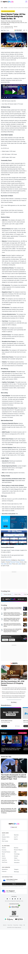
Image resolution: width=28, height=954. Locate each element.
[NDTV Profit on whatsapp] (20, 899)
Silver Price (16, 860)
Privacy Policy (15, 925)
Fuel (2, 563)
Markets (15, 26)
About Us (4, 925)
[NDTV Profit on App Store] (19, 919)
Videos (15, 858)
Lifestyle (16, 856)
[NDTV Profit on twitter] (10, 899)
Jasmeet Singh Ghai (8, 26)
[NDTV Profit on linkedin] (15, 899)
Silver (10, 563)
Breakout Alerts (5, 837)
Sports (3, 856)
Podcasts (4, 871)
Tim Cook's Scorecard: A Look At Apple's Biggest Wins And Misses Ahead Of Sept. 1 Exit (13, 777)
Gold (5, 563)
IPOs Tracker (5, 841)
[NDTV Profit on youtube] (18, 899)
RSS (24, 925)
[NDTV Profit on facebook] (7, 899)
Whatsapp (16, 871)
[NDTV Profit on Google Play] (9, 919)
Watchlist (16, 835)
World (3, 854)
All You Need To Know (6, 720)
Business (8, 560)
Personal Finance (14, 562)
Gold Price (4, 860)
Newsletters (5, 869)
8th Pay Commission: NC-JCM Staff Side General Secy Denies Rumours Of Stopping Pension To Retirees (8, 810)
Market (23, 560)
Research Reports (18, 849)
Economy (4, 849)
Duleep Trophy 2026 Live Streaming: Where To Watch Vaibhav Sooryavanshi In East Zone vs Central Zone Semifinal (8, 785)
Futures (4, 839)
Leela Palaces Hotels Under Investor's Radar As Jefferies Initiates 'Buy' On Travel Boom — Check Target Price (9, 794)
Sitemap (20, 925)
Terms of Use (10, 925)
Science (4, 858)
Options (16, 839)
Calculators (16, 862)
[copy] (26, 30)
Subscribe (4, 726)
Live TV (16, 837)
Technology (17, 854)
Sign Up (14, 883)
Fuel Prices (4, 862)
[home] (8, 1)
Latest (19, 563)
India (15, 851)
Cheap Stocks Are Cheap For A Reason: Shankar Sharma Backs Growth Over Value (11, 750)
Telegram (16, 869)
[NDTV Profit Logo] (14, 823)
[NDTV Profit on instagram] (12, 899)
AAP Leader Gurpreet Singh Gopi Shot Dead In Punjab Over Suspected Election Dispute (9, 802)
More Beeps (13, 702)
